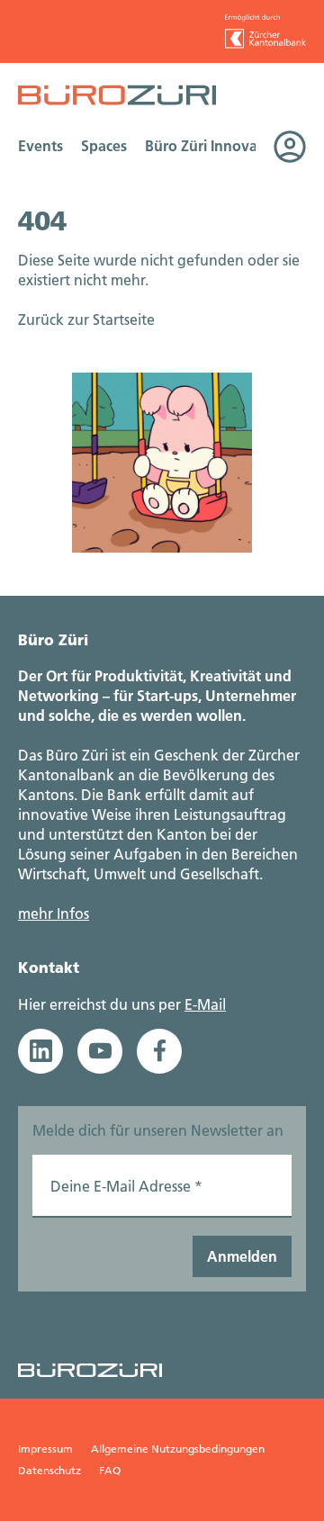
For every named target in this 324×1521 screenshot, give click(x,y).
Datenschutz (49, 1470)
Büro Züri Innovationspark (233, 145)
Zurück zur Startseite (86, 319)
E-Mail (205, 1003)
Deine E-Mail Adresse (126, 1185)
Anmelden (242, 1255)
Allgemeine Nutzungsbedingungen (178, 1448)
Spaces (104, 145)
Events (40, 145)
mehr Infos (53, 913)
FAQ (110, 1470)
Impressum (45, 1448)
